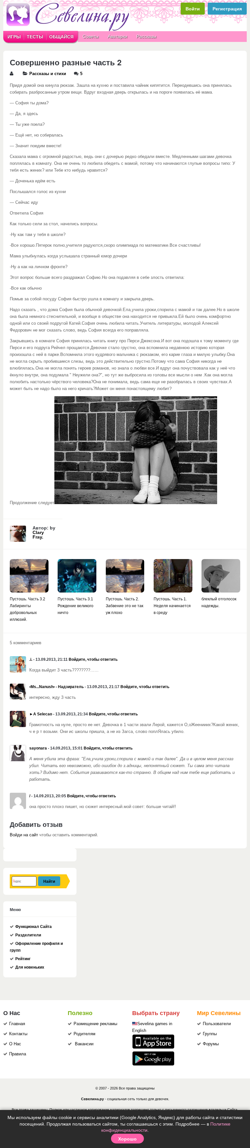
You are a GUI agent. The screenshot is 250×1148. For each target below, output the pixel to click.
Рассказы (146, 36)
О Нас (15, 1044)
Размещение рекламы (95, 1024)
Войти (193, 9)
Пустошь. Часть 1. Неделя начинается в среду (172, 606)
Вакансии (84, 1044)
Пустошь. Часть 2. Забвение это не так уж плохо (124, 606)
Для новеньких (29, 967)
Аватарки (117, 36)
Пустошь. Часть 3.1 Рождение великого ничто (75, 606)
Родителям (84, 1034)
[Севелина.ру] (69, 30)
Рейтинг (23, 959)
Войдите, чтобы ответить (93, 659)
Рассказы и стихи (47, 74)
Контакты (18, 1034)
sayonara (38, 748)
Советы (91, 36)
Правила (17, 1054)
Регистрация (227, 9)
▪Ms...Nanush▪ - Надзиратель (56, 687)
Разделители (28, 935)
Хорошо (127, 1138)
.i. (30, 659)
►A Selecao (40, 714)
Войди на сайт (24, 835)
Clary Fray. (38, 535)
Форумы (211, 1044)
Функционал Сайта (33, 926)
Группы (210, 1034)
